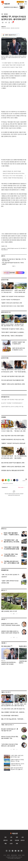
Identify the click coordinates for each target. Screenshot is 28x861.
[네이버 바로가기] (18, 851)
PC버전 (23, 855)
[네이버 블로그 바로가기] (21, 851)
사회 (2, 14)
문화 (11, 840)
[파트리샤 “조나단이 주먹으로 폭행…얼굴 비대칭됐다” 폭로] (24, 737)
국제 (22, 837)
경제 (17, 837)
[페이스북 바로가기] (6, 851)
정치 (5, 837)
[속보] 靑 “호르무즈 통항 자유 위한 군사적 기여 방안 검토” (15, 173)
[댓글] (12, 22)
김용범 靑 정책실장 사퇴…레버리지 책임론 (12, 171)
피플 (5, 843)
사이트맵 (19, 855)
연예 (17, 843)
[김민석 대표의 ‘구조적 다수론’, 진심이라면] (24, 624)
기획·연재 (3, 643)
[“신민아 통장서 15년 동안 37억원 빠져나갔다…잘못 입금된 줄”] (24, 745)
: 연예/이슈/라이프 (6, 725)
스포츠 (11, 843)
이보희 (2, 26)
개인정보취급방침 (14, 855)
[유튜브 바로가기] (12, 851)
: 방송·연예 (5, 692)
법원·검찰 (6, 14)
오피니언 (3, 619)
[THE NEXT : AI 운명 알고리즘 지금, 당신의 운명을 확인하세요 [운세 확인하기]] (14, 272)
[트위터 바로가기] (9, 851)
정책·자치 (5, 840)
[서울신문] (5, 3)
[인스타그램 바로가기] (15, 851)
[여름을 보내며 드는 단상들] (24, 632)
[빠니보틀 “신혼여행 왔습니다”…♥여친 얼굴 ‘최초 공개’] (24, 730)
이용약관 (8, 855)
